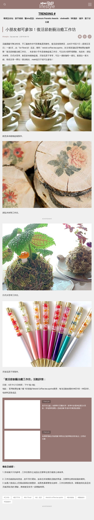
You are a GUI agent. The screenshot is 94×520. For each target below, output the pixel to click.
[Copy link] (90, 37)
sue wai (15, 37)
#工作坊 (6, 497)
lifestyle (47, 6)
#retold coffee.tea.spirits (54, 497)
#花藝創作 (7, 502)
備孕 (81, 18)
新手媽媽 (19, 18)
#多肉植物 (70, 497)
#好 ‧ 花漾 (38, 497)
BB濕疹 (74, 18)
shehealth (64, 18)
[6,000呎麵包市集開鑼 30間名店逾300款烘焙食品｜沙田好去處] (22, 445)
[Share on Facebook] (80, 37)
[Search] (4, 4)
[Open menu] (90, 4)
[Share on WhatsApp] (85, 37)
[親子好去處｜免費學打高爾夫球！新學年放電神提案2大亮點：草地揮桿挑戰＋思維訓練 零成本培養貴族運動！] (22, 414)
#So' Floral (27, 497)
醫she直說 (29, 18)
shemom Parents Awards (47, 18)
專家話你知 (8, 18)
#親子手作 (16, 497)
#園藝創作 (81, 497)
